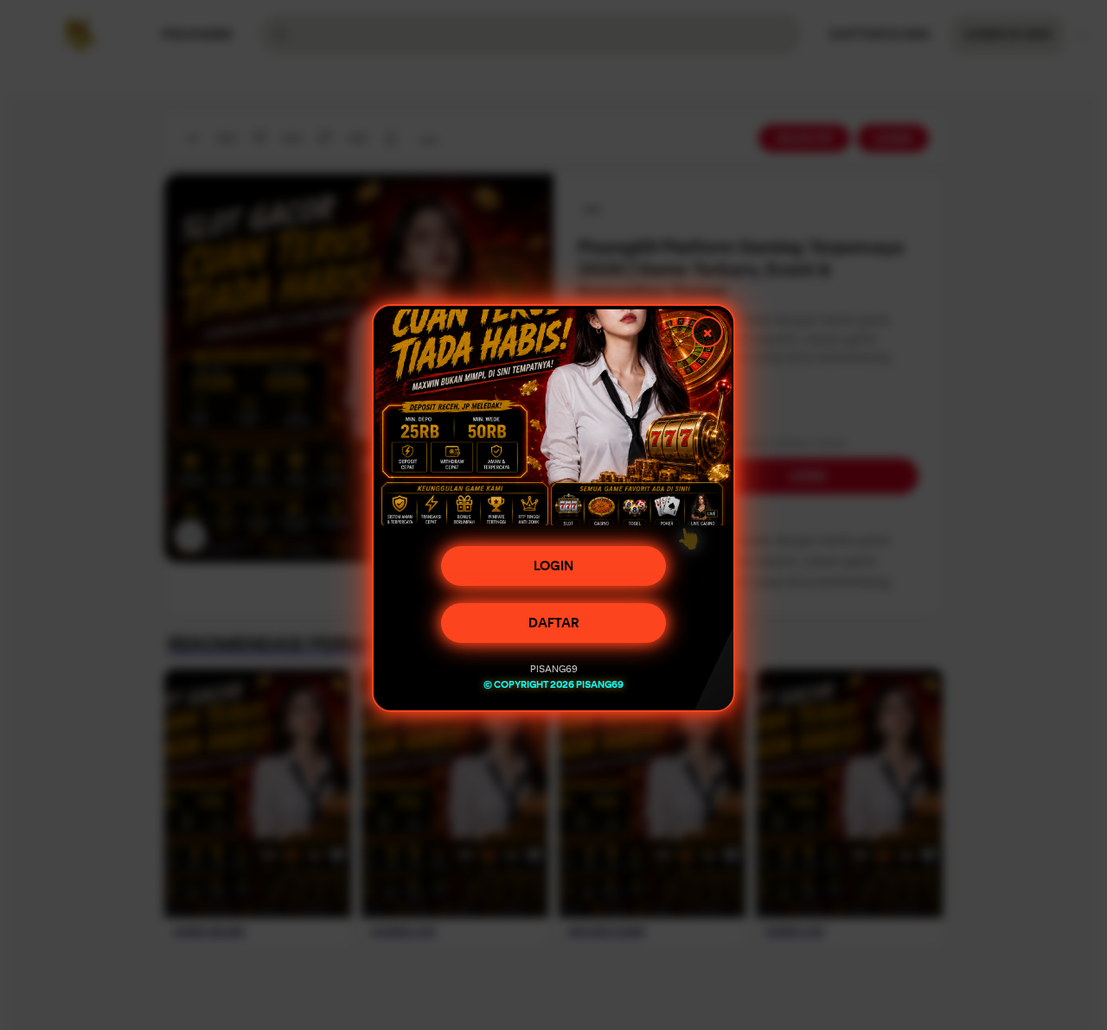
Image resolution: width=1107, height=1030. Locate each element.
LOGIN (553, 572)
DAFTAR (553, 629)
